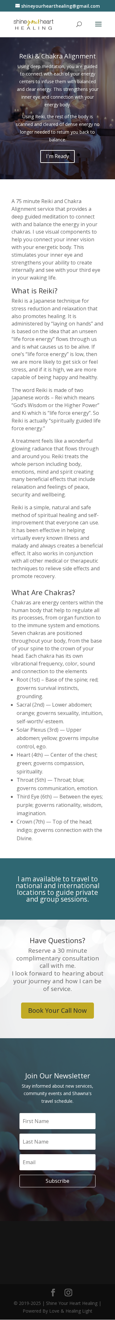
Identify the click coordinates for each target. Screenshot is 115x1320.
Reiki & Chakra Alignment (57, 56)
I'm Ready (57, 156)
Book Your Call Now (57, 1010)
